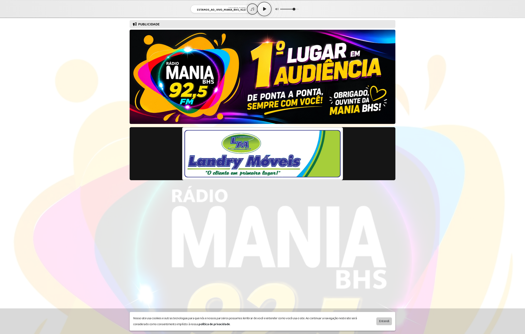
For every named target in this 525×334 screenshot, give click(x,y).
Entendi (384, 321)
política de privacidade (214, 324)
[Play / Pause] (264, 9)
